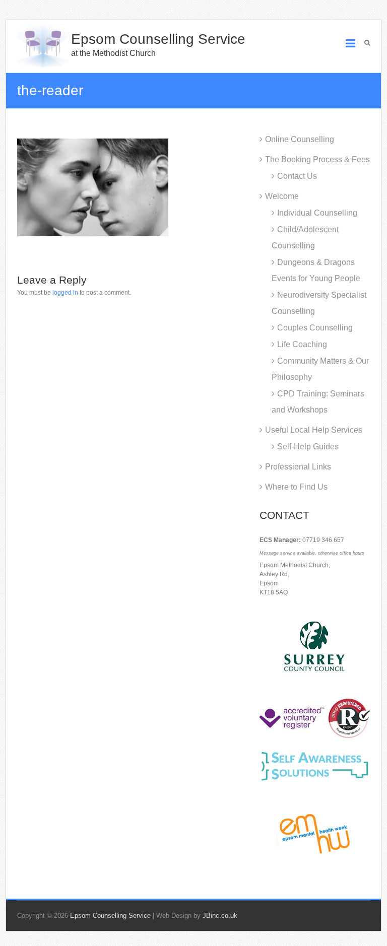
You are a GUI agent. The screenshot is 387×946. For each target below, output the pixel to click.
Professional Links (298, 466)
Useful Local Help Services (313, 430)
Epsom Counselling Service (158, 39)
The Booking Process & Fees (317, 159)
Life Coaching (302, 344)
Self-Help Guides (308, 446)
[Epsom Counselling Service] (43, 43)
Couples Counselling (315, 327)
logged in (65, 292)
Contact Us (297, 176)
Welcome (282, 196)
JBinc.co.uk (220, 915)
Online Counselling (299, 139)
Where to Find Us (296, 487)
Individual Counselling (317, 213)
